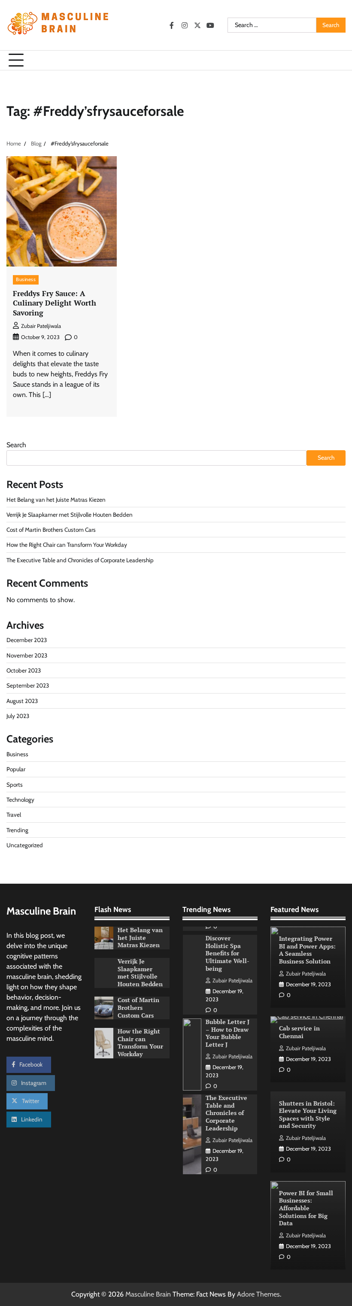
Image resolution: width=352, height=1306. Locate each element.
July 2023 (17, 715)
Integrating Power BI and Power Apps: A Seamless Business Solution (307, 950)
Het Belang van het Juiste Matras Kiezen (56, 499)
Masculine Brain (148, 1294)
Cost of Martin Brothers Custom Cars (51, 529)
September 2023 (27, 685)
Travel (13, 814)
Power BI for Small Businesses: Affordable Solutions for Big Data (306, 1208)
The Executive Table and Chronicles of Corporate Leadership (80, 560)
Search (16, 445)
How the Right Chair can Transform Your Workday (66, 544)
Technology (20, 799)
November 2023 (26, 655)
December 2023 (26, 639)
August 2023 (22, 700)
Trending (17, 830)
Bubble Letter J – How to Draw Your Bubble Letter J (227, 1033)
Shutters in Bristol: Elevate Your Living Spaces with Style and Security (308, 1115)
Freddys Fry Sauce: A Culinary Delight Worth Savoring (54, 303)
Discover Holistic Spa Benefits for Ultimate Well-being (227, 953)
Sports (14, 784)
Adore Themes (258, 1294)
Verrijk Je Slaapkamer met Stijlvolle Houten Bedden (69, 514)
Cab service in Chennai (299, 1032)
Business (26, 279)
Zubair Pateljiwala (41, 326)
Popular (15, 769)
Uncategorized (24, 845)
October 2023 (23, 670)
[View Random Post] (334, 60)
